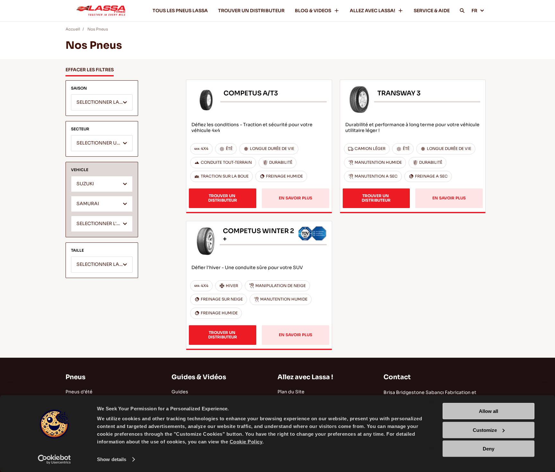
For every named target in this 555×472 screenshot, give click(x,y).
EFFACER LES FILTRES (90, 70)
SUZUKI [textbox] (85, 184)
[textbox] (101, 103)
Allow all (488, 411)
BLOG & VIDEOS (313, 10)
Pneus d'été (79, 392)
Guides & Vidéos (199, 377)
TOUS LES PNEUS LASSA (180, 10)
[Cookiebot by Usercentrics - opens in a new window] (54, 459)
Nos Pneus (97, 29)
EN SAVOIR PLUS (295, 198)
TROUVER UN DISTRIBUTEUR (251, 10)
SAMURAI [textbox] (87, 203)
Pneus (75, 377)
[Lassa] (101, 10)
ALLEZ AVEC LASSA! (372, 10)
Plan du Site (291, 392)
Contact (397, 377)
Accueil (73, 29)
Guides (180, 392)
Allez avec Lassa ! (305, 377)
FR (474, 10)
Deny (488, 448)
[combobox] (102, 102)
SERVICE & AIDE (432, 10)
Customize (485, 430)
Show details (111, 459)
